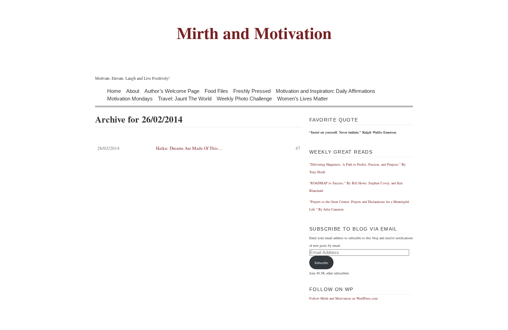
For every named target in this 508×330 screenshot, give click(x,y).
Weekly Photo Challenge (244, 98)
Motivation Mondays (130, 98)
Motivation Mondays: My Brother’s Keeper (356, 325)
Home (114, 91)
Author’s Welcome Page (171, 91)
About (132, 91)
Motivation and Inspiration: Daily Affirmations (325, 91)
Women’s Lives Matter (302, 98)
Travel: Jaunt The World (184, 98)
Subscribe (321, 262)
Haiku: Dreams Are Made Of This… (198, 148)
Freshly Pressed (252, 91)
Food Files (216, 91)
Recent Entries (340, 314)
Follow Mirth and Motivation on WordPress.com (343, 298)
